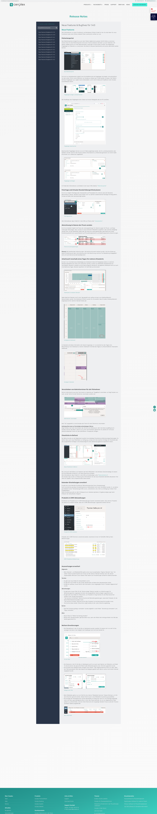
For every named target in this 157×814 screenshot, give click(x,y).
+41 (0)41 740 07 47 (139, 0)
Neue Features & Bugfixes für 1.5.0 (47, 52)
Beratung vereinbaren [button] (139, 4)
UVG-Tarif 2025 (98, 811)
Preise (107, 4)
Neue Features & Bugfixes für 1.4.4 (47, 57)
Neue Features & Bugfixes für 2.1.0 (47, 32)
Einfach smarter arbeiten (101, 798)
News (128, 4)
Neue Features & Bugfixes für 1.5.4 (47, 47)
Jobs (6, 801)
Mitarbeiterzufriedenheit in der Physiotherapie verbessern (106, 804)
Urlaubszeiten (98, 221)
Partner (7, 804)
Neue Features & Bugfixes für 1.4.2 (47, 59)
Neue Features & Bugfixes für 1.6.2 (47, 37)
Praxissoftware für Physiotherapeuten (134, 798)
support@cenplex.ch (150, 0)
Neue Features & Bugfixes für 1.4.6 (47, 54)
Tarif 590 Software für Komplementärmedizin (136, 806)
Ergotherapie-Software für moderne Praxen (135, 801)
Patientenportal (102, 186)
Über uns (121, 4)
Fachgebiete (97, 4)
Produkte (87, 4)
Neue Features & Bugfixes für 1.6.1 (47, 39)
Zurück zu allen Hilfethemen (46, 24)
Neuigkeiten (8, 810)
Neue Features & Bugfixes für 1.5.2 (47, 49)
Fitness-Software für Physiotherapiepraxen (135, 804)
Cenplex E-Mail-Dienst (100, 808)
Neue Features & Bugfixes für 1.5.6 (47, 44)
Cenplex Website (39, 806)
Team (6, 798)
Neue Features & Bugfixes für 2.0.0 (47, 34)
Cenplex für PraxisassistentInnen (103, 801)
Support (113, 4)
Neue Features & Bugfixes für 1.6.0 (47, 42)
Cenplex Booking (39, 801)
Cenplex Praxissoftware (41, 798)
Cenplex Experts (39, 804)
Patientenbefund (103, 475)
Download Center (69, 801)
